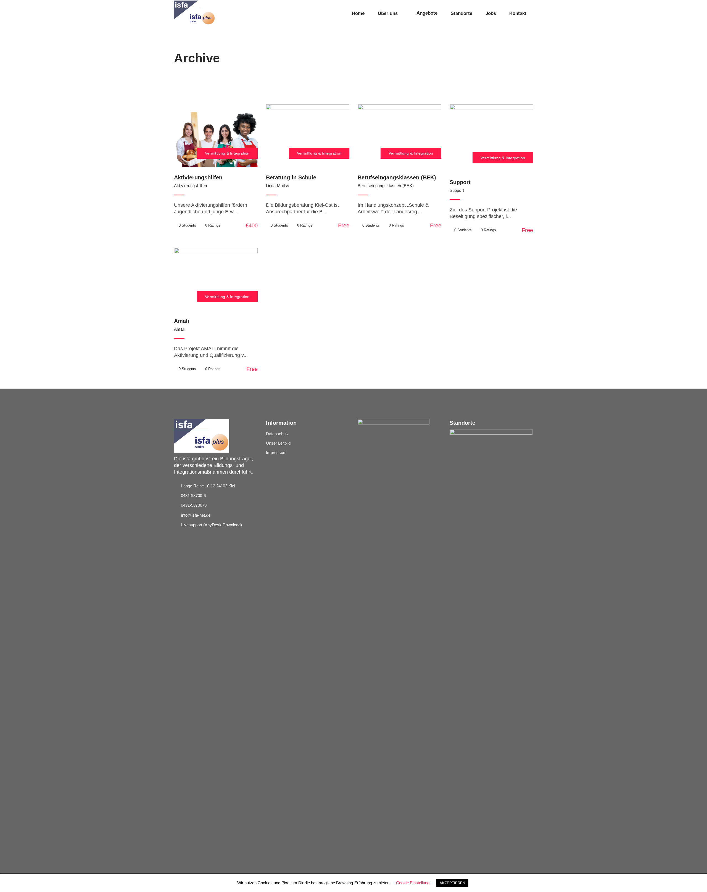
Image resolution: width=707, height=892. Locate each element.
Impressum (276, 452)
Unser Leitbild (278, 443)
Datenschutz (277, 433)
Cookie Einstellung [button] (412, 882)
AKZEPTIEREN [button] (452, 883)
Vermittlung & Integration (227, 153)
